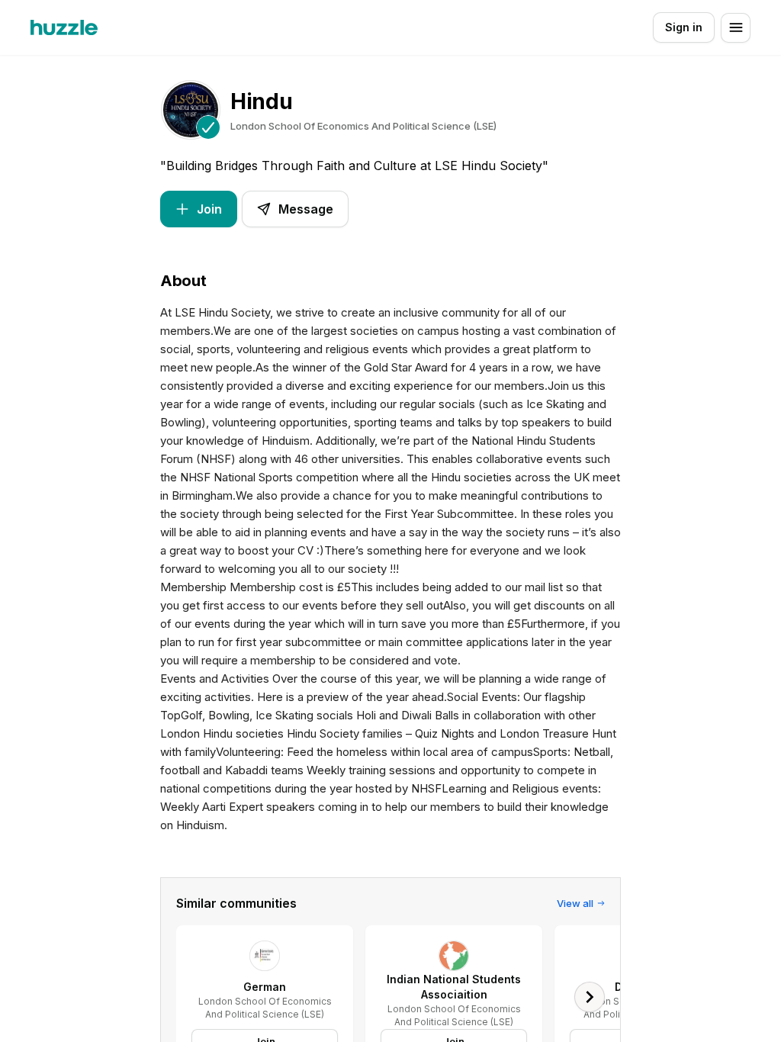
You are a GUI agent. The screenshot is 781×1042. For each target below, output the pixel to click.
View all (575, 903)
